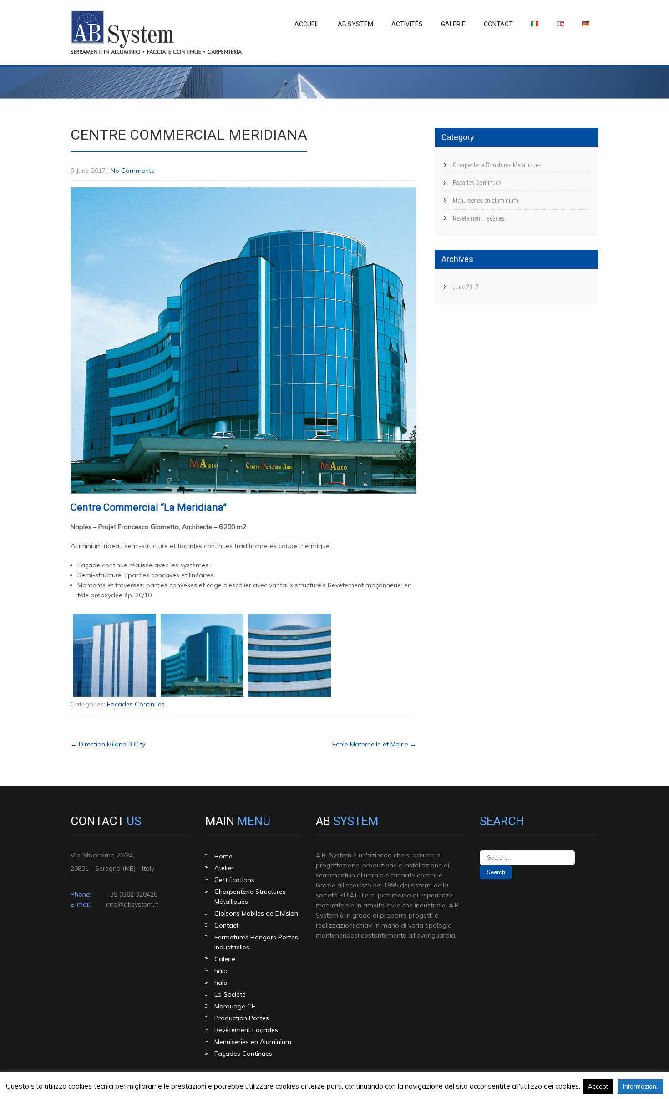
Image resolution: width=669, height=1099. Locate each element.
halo (221, 971)
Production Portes (241, 1018)
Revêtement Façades (246, 1030)
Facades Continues (136, 704)
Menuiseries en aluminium (485, 200)
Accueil (306, 24)
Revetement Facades (479, 218)
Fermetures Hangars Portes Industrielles (256, 942)
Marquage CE (234, 1006)
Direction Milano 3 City (108, 744)
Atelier (223, 868)
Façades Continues (243, 1053)
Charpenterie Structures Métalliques (250, 896)
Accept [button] (598, 1086)
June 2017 (466, 287)
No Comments (132, 170)
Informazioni (640, 1086)
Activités (407, 24)
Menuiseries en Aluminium (252, 1042)
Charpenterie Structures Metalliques (497, 165)
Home (223, 856)
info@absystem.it (132, 904)
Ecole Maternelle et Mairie (374, 744)
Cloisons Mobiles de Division (256, 913)
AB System (355, 24)
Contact (498, 24)
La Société (230, 994)
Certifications (234, 880)
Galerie (453, 24)
